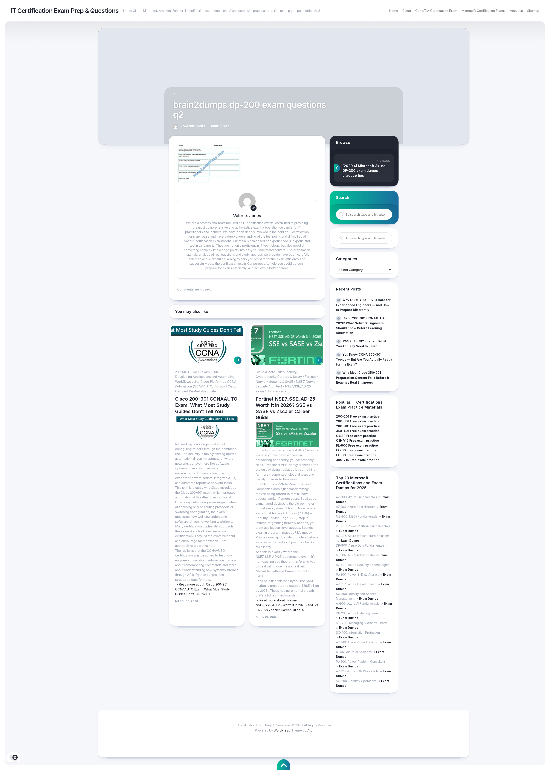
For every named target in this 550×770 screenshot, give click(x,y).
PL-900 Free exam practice (357, 445)
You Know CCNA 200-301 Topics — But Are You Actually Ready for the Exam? (364, 359)
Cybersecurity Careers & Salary (279, 377)
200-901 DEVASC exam (192, 372)
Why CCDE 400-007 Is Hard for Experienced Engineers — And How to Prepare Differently (363, 305)
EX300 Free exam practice (356, 455)
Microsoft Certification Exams (483, 11)
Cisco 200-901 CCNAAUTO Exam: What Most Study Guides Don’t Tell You (206, 405)
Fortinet (310, 377)
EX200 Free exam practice (356, 450)
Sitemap (533, 11)
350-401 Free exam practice (358, 431)
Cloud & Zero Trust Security (276, 372)
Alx (309, 730)
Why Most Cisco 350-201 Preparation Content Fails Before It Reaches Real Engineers (362, 377)
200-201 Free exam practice (358, 416)
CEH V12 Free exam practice (357, 440)
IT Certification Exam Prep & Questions (65, 10)
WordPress (282, 730)
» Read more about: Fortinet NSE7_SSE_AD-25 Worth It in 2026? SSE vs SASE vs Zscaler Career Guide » (287, 605)
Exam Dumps (348, 531)
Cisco (406, 11)
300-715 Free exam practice (357, 460)
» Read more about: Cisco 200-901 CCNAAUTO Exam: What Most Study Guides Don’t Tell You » (202, 589)
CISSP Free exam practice (356, 436)
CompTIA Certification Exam (436, 11)
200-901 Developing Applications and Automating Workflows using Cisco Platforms (205, 377)
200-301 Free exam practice (358, 421)
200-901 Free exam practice (358, 426)
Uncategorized (278, 391)
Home (393, 11)
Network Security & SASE (274, 382)
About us (516, 11)
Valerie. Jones (192, 126)
